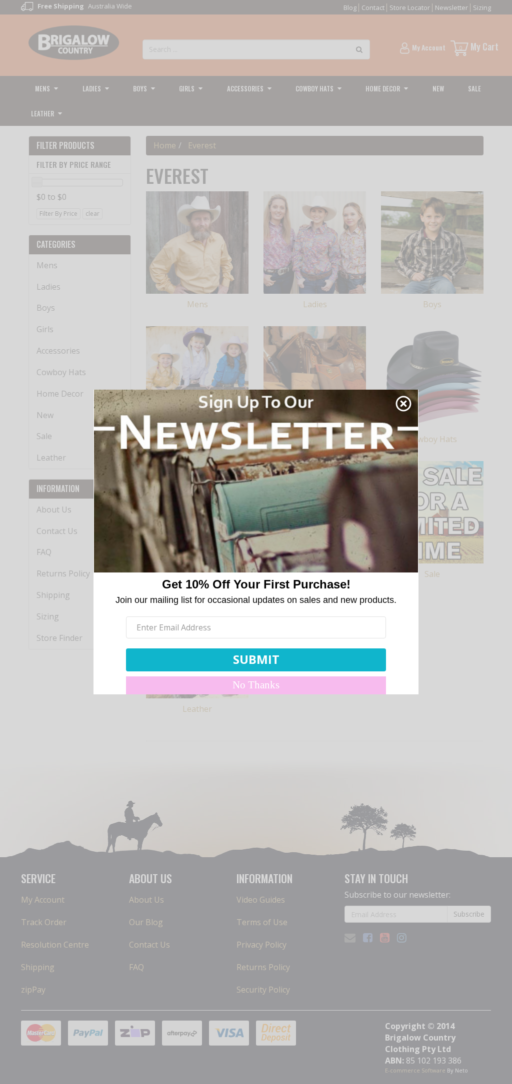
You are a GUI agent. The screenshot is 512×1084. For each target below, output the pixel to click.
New (438, 88)
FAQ (44, 551)
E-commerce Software (415, 1070)
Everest (202, 145)
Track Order (43, 922)
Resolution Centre (55, 944)
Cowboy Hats (315, 88)
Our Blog (146, 922)
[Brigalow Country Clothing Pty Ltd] (74, 41)
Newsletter (451, 7)
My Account (42, 899)
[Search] (360, 49)
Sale (474, 88)
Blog (350, 7)
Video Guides (260, 899)
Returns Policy (63, 573)
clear (93, 213)
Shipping (53, 594)
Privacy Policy (261, 944)
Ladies (91, 88)
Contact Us (57, 531)
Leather (42, 113)
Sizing (482, 7)
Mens (42, 88)
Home (165, 145)
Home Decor (383, 88)
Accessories (245, 88)
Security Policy (263, 989)
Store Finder (59, 637)
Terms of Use (262, 922)
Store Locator (410, 7)
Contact (373, 7)
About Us (54, 509)
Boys (140, 88)
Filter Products (65, 145)
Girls (186, 88)
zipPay (33, 989)
